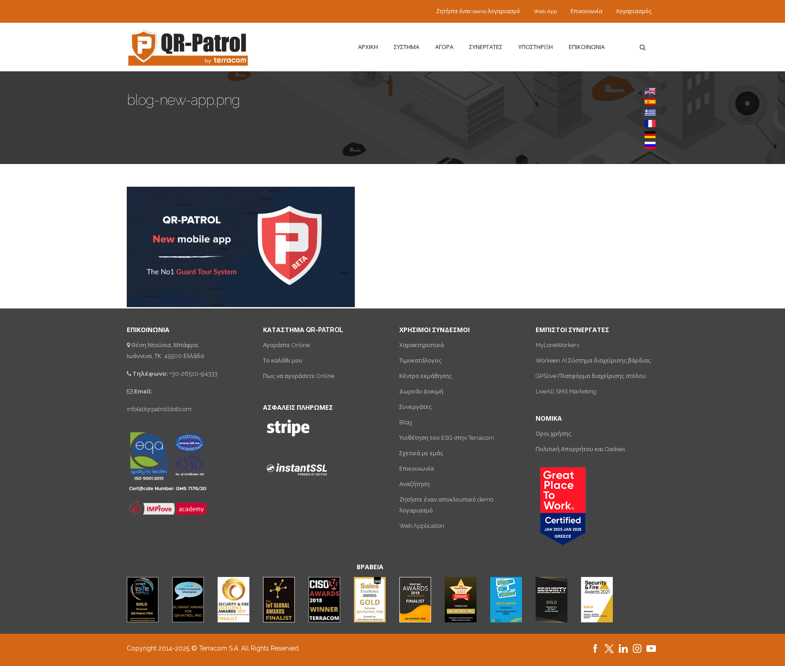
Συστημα (406, 47)
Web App (545, 11)
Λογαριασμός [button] (633, 11)
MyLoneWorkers (557, 345)
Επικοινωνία (586, 11)
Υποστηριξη (535, 47)
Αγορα (444, 47)
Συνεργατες (485, 47)
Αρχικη (368, 47)
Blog (405, 422)
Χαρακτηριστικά (421, 345)
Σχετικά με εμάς (421, 453)
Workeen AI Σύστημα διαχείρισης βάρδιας (593, 360)
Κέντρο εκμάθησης (425, 376)
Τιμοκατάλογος (420, 360)
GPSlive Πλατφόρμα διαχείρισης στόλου (591, 376)
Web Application (421, 525)
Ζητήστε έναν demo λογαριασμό (478, 11)
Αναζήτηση (414, 484)
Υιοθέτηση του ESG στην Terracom (446, 437)
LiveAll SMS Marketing (566, 391)
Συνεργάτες (415, 406)
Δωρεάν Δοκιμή (421, 391)
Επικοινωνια (587, 47)
